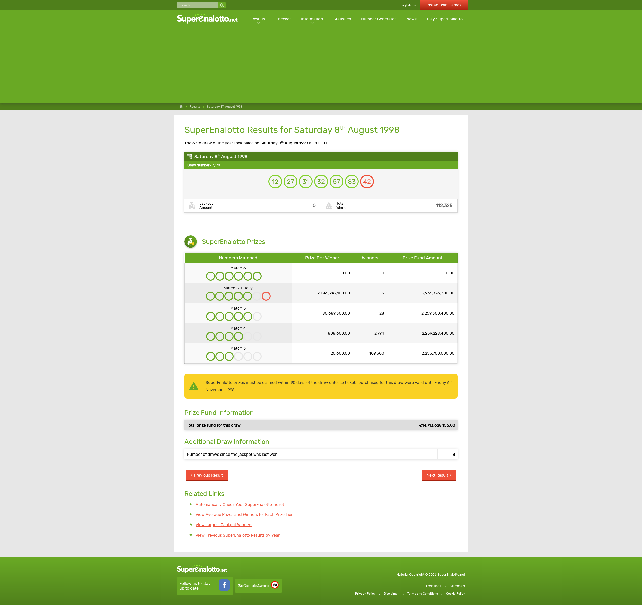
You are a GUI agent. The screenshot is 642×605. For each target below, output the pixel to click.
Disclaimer (391, 593)
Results (258, 19)
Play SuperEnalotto (445, 19)
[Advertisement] (322, 65)
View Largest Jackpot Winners (224, 524)
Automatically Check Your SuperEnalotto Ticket (240, 504)
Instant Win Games (444, 5)
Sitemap (457, 586)
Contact (433, 586)
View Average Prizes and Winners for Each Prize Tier (244, 514)
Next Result (437, 475)
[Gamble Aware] (253, 585)
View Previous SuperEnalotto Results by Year (238, 535)
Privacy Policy (365, 593)
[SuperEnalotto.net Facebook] (224, 589)
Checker (283, 19)
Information (312, 19)
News (411, 19)
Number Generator (378, 19)
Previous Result (208, 475)
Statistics (342, 19)
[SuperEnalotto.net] (211, 19)
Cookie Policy (455, 593)
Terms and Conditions (422, 593)
